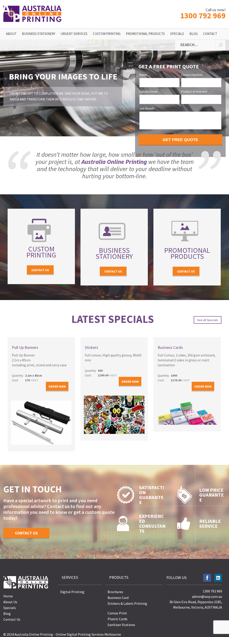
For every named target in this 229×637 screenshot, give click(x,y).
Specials (177, 34)
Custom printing (41, 252)
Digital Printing (72, 592)
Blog (193, 34)
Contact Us (40, 270)
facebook (207, 578)
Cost (15, 380)
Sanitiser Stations (121, 624)
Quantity (17, 375)
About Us (10, 602)
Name (143, 75)
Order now (57, 386)
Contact (210, 34)
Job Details (146, 108)
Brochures (115, 592)
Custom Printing (107, 34)
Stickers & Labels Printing (127, 603)
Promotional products (187, 253)
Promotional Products (145, 34)
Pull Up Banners (25, 347)
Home (8, 596)
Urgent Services (74, 34)
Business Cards (170, 347)
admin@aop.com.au (207, 596)
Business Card (118, 597)
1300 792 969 (203, 14)
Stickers (91, 347)
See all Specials (207, 320)
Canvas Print (117, 613)
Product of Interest (194, 92)
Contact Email (148, 92)
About (11, 34)
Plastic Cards (117, 619)
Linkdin (218, 578)
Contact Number (192, 75)
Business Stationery (38, 34)
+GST (31, 380)
